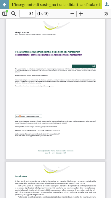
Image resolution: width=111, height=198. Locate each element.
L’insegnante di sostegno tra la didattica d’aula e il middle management (61, 4)
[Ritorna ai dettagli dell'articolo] (4, 4)
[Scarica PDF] (106, 4)
